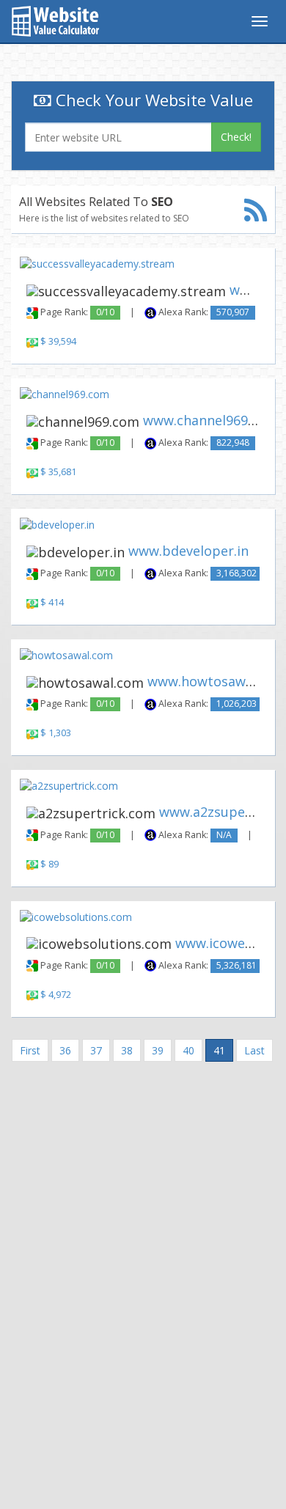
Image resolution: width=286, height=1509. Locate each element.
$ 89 (49, 864)
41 (219, 1050)
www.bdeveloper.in (188, 550)
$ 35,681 (58, 472)
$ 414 (52, 602)
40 (188, 1050)
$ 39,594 (58, 341)
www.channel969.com (210, 420)
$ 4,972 (55, 994)
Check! (236, 137)
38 (127, 1050)
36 (65, 1050)
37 (96, 1050)
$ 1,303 (55, 733)
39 (158, 1050)
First (30, 1050)
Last (254, 1050)
